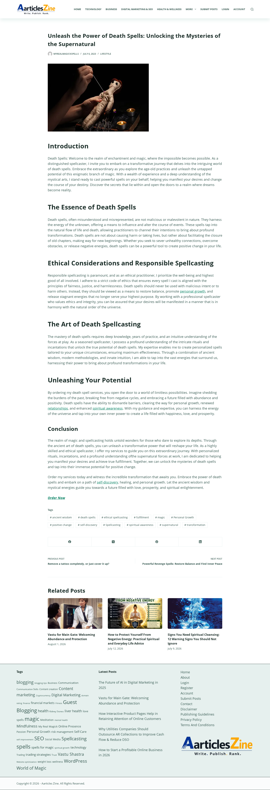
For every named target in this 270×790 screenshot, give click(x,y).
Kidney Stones (56, 711)
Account (239, 9)
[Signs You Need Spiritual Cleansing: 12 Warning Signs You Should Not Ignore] (195, 613)
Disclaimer (189, 709)
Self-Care (80, 732)
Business (111, 9)
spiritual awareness (108, 408)
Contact (186, 704)
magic (160, 517)
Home (77, 9)
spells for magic (42, 747)
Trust (54, 754)
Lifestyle (105, 53)
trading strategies (38, 754)
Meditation (47, 720)
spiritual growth (62, 747)
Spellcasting (111, 525)
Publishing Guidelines (197, 714)
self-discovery (107, 482)
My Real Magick (47, 726)
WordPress (75, 761)
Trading (21, 754)
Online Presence (69, 726)
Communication (68, 683)
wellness (57, 761)
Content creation (48, 689)
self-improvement (25, 739)
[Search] (252, 9)
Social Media (53, 739)
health (43, 710)
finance (26, 703)
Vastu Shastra (71, 754)
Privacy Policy (191, 719)
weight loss (44, 761)
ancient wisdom (61, 517)
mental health (61, 720)
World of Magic (31, 768)
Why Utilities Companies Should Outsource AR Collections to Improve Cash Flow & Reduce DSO (131, 734)
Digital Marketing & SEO (137, 9)
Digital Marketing (65, 694)
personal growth (192, 291)
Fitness (58, 703)
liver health (73, 711)
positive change (61, 525)
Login (225, 9)
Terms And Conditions (198, 725)
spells (23, 746)
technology (78, 747)
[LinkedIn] (200, 542)
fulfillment (141, 517)
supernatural (169, 525)
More (189, 9)
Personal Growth (182, 517)
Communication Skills (27, 689)
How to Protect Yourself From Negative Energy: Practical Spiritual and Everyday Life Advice (133, 639)
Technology (93, 9)
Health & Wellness (169, 9)
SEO (39, 738)
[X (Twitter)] (113, 542)
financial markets (43, 703)
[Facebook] (69, 542)
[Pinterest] (157, 542)
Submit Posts (208, 9)
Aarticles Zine (50, 783)
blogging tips (41, 683)
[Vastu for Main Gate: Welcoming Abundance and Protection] (75, 613)
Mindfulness (27, 726)
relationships (58, 408)
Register (187, 688)
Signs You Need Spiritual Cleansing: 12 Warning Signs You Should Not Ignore (193, 639)
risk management (62, 732)
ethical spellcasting (115, 517)
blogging (25, 682)
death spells (87, 517)
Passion (21, 732)
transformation (194, 525)
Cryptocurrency (43, 695)
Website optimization (27, 762)
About (185, 677)
